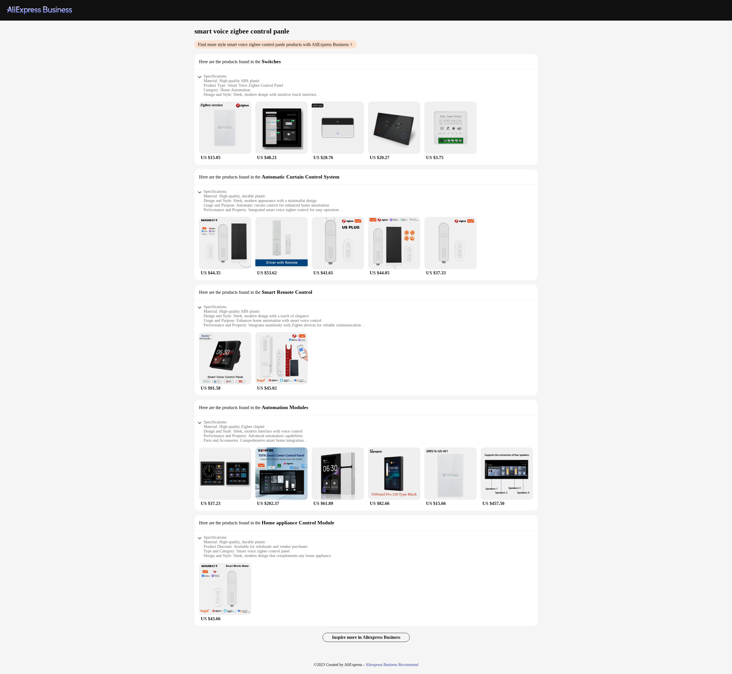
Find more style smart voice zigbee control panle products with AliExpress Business (273, 44)
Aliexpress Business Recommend (391, 665)
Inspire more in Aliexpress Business (366, 637)
